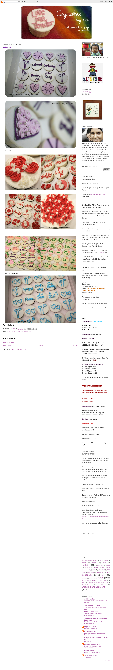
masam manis (89, 651)
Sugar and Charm (90, 626)
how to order (100, 572)
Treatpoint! (87, 657)
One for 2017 (88, 641)
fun (94, 570)
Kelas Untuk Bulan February (92, 652)
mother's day (92, 578)
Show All (107, 660)
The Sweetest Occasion (92, 605)
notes (101, 577)
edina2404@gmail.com (89, 92)
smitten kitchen (89, 599)
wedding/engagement (24, 331)
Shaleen (101, 252)
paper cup (102, 308)
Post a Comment (8, 342)
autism (94, 563)
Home (41, 345)
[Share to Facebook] (34, 329)
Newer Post (7, 345)
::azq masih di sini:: (91, 655)
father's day (88, 569)
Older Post (74, 345)
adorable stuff (104, 560)
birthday (12, 331)
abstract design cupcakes (89, 560)
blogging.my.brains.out (92, 644)
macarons (84, 578)
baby (104, 562)
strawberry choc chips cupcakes (98, 582)
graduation (101, 569)
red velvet (103, 580)
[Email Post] (25, 329)
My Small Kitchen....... (91, 631)
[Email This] (28, 329)
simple (84, 582)
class (108, 565)
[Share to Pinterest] (36, 329)
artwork (84, 562)
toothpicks (85, 584)
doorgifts (95, 567)
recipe (94, 580)
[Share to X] (32, 329)
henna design (90, 572)
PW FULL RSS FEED (91, 612)
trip (102, 584)
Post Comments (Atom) (19, 349)
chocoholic (100, 565)
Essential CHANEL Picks (91, 628)
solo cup (89, 308)
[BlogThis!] (30, 329)
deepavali (87, 567)
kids (103, 575)
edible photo (106, 567)
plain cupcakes (86, 580)
